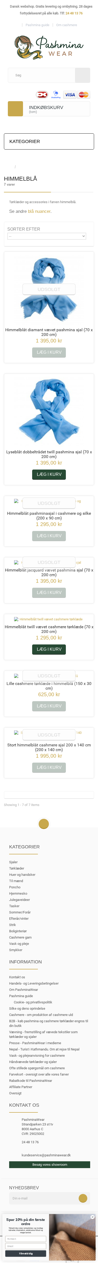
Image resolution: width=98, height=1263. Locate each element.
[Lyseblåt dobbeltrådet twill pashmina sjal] (49, 412)
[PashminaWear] (49, 44)
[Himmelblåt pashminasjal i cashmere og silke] (49, 503)
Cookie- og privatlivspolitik (33, 1002)
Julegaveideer (19, 900)
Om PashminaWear (23, 990)
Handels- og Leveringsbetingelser (34, 983)
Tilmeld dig (26, 1253)
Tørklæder (16, 868)
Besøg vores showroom (49, 1165)
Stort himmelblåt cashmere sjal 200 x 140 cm (49, 747)
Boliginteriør (18, 931)
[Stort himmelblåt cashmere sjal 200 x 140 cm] (49, 735)
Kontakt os (17, 977)
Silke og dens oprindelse (27, 1008)
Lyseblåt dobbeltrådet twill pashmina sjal (49, 454)
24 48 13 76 (74, 13)
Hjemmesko (18, 893)
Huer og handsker (22, 875)
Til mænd (16, 881)
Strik (12, 925)
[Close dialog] (92, 1217)
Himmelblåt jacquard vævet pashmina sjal (49, 572)
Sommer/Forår (20, 912)
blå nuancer (39, 211)
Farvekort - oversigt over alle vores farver (39, 1074)
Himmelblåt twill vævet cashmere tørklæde (49, 629)
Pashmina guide (21, 996)
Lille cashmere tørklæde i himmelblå (49, 686)
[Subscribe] (83, 1198)
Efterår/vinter (18, 919)
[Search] (82, 75)
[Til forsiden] (9, 167)
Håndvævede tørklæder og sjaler (33, 1062)
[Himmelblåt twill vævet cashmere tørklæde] (49, 619)
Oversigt (15, 1093)
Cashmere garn (20, 937)
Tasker (14, 906)
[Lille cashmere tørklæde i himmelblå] (49, 676)
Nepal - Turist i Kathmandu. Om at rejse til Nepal (44, 1049)
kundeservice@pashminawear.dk (46, 1155)
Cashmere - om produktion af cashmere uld (41, 1015)
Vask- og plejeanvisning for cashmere (37, 1056)
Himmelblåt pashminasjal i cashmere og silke (49, 516)
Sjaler (13, 862)
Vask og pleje (19, 944)
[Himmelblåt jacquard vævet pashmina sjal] (49, 562)
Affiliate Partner (20, 1087)
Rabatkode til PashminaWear (30, 1081)
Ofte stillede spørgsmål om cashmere (37, 1068)
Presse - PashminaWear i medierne (35, 1043)
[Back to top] (44, 824)
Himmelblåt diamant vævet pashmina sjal (49, 332)
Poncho (14, 887)
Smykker (15, 950)
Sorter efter (23, 229)
